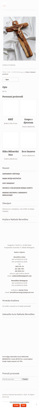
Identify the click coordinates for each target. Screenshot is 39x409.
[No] (36, 404)
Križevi (27, 72)
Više (23, 405)
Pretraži (25, 379)
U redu (16, 405)
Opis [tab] (7, 80)
